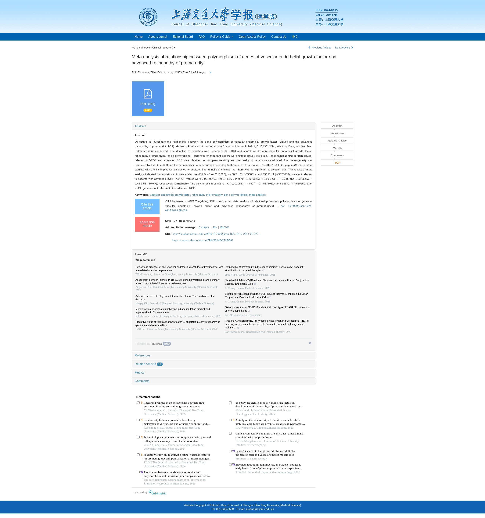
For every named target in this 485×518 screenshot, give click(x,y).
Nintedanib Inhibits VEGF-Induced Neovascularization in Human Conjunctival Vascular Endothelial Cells (267, 282)
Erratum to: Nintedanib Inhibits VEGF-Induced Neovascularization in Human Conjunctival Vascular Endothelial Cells (266, 295)
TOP (337, 162)
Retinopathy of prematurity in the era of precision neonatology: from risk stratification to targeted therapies (264, 269)
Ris (215, 227)
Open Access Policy (252, 36)
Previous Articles (321, 47)
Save (168, 220)
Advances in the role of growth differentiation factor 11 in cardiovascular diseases (174, 298)
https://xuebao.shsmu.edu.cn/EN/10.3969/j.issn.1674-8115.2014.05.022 (215, 233)
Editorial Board (183, 36)
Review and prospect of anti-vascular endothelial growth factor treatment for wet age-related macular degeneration (179, 269)
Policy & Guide (220, 36)
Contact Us (278, 36)
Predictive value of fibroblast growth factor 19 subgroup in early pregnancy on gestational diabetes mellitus (177, 323)
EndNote (204, 227)
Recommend (187, 220)
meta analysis (257, 194)
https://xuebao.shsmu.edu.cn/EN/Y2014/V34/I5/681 (202, 240)
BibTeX (224, 227)
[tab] (223, 126)
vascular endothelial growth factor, (171, 194)
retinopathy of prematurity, (208, 194)
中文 (295, 36)
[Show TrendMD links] (310, 343)
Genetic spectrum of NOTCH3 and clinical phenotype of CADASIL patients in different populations (267, 309)
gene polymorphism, (236, 194)
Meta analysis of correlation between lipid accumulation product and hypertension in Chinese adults (172, 311)
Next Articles (343, 47)
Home (139, 36)
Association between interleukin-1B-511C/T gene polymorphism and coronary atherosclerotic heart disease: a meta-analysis (177, 281)
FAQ (202, 36)
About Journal (157, 36)
